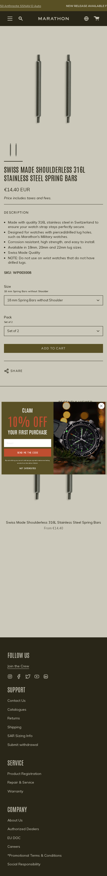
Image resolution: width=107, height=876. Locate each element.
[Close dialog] (101, 405)
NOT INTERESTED (27, 468)
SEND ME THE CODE (27, 452)
